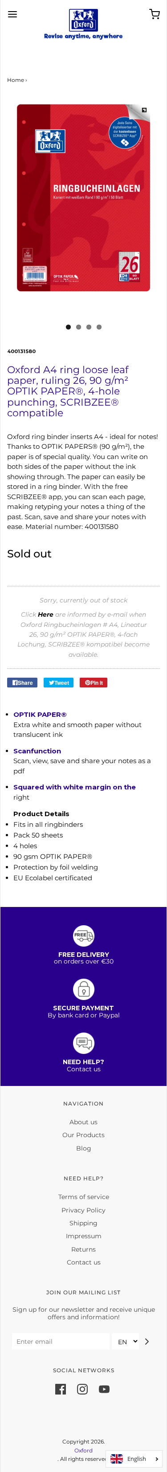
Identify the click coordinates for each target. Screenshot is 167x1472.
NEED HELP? (83, 1062)
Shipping (83, 1223)
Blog (83, 1148)
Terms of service (83, 1197)
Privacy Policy (83, 1210)
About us (83, 1122)
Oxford (83, 1450)
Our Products (83, 1135)
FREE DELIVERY (83, 955)
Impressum (84, 1236)
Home (15, 80)
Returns (83, 1249)
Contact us (84, 1262)
